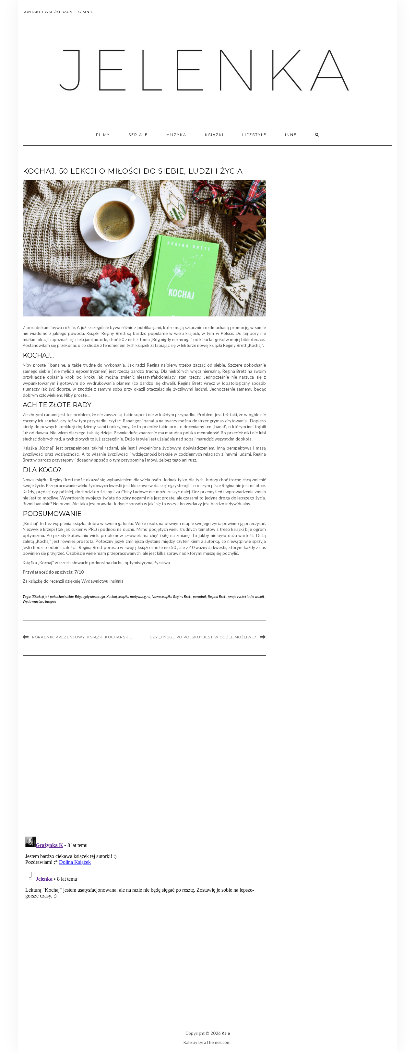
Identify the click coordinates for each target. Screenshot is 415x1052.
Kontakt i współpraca (47, 12)
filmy (103, 134)
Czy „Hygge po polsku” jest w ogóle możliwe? (203, 637)
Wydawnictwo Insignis (39, 601)
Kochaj (111, 596)
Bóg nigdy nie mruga (90, 596)
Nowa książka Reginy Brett (172, 596)
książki (214, 134)
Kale (226, 1033)
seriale (138, 134)
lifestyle (254, 134)
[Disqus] (144, 748)
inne (291, 134)
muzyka (176, 134)
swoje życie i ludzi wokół (246, 596)
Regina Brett (217, 596)
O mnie (85, 12)
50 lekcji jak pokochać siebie (53, 596)
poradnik (200, 596)
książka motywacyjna (134, 596)
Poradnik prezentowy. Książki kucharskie (82, 637)
